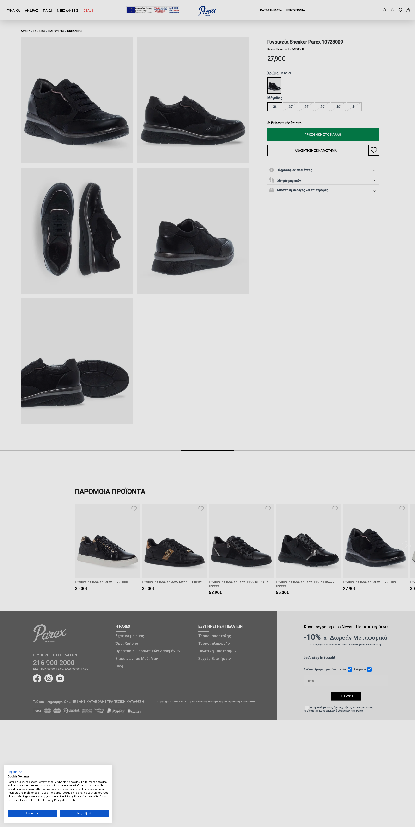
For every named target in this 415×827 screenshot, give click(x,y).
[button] (15, 771)
